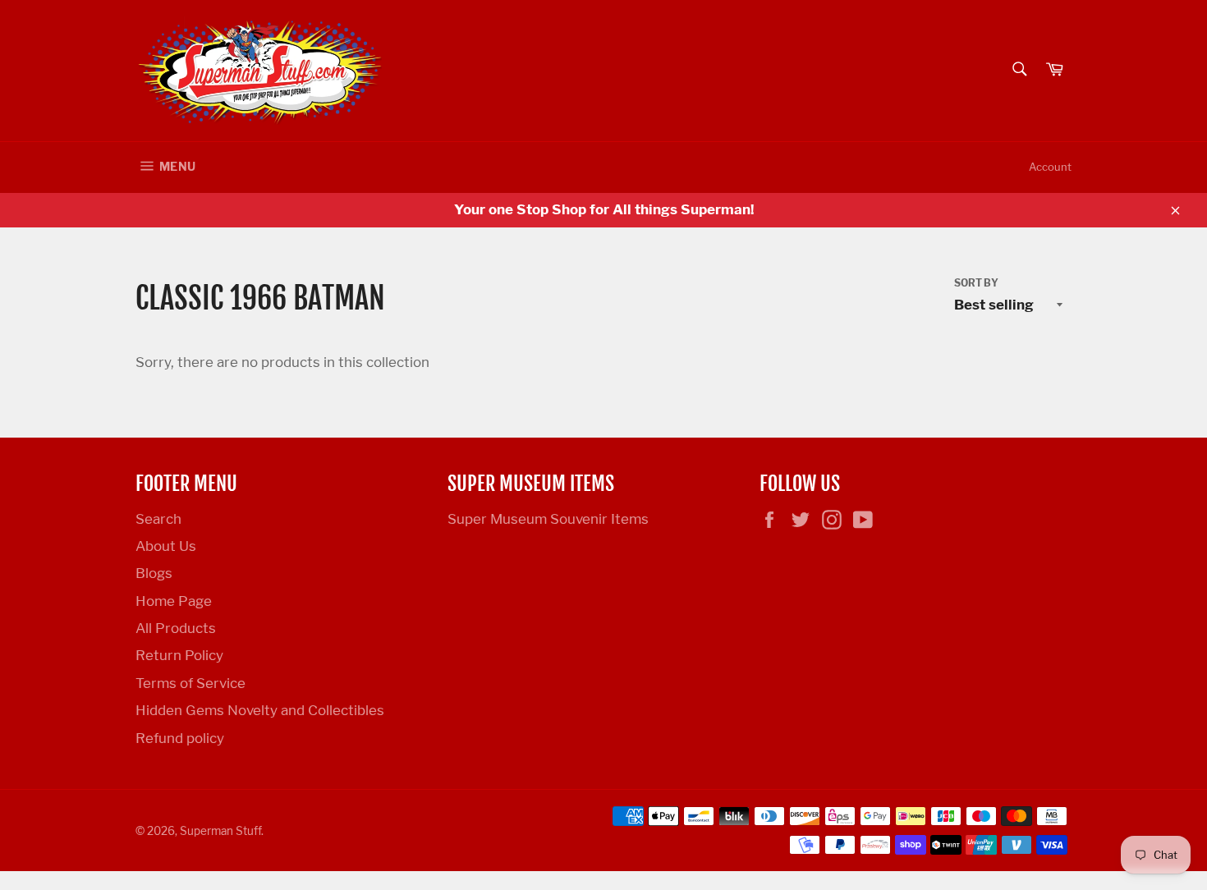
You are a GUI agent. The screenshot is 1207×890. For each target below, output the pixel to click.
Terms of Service (190, 683)
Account (1050, 166)
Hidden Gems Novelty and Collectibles (259, 710)
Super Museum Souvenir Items (548, 519)
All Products (175, 628)
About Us (165, 546)
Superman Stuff (220, 830)
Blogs (153, 573)
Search (158, 519)
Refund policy (179, 738)
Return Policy (179, 655)
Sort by (976, 283)
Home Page (173, 601)
